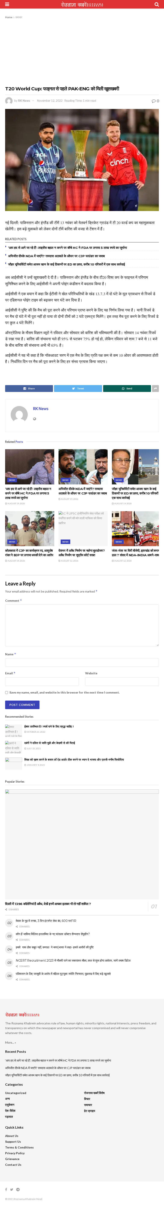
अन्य (7, 1098)
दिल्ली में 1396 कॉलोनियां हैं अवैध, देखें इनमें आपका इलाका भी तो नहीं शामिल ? (48, 904)
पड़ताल (9, 1116)
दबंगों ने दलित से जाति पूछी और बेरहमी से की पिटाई (49, 743)
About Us (11, 1136)
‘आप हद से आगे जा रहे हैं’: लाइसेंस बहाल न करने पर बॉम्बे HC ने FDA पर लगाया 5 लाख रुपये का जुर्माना (67, 248)
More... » (10, 1042)
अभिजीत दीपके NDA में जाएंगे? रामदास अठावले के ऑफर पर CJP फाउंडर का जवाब (56, 256)
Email (10, 673)
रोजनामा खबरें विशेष (94, 1093)
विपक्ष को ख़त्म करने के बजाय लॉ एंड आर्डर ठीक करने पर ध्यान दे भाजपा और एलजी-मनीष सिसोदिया (74, 759)
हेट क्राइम (89, 1111)
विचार (87, 1099)
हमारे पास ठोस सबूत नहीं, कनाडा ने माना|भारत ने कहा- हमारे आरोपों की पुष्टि (55, 947)
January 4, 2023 (35, 765)
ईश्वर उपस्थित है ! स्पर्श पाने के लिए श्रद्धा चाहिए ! (49, 726)
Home (8, 17)
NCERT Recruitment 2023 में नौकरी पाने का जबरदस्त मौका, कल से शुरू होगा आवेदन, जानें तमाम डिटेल (73, 960)
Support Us (13, 1141)
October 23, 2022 (35, 731)
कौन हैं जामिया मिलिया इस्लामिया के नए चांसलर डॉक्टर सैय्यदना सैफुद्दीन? (53, 934)
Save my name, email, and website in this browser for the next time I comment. (64, 692)
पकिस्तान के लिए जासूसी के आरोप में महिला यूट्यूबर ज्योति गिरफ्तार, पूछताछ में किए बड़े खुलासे (63, 974)
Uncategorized (15, 1093)
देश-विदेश (10, 1110)
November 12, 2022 (50, 100)
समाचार (18, 17)
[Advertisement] (82, 52)
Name (10, 654)
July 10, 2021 (33, 748)
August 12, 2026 (69, 560)
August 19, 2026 (16, 503)
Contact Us (13, 1164)
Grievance (12, 1159)
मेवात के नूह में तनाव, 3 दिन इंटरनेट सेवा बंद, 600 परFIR (46, 921)
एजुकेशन (9, 1104)
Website (91, 673)
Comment (13, 600)
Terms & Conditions (19, 1147)
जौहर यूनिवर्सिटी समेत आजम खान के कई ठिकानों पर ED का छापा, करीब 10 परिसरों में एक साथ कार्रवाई (66, 264)
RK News (24, 100)
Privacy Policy (15, 1153)
